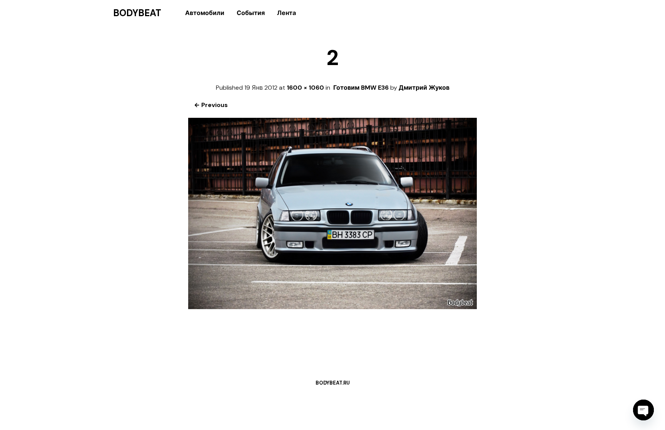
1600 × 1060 (305, 88)
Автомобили (204, 13)
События (251, 13)
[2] (332, 307)
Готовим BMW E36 (361, 88)
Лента (286, 13)
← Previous (211, 105)
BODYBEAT (137, 13)
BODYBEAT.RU (333, 383)
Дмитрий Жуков (424, 88)
